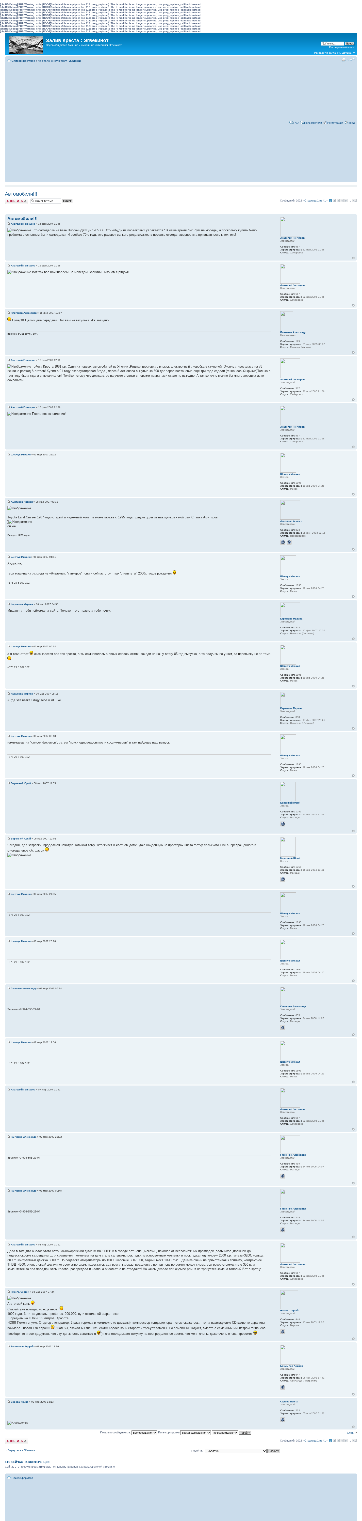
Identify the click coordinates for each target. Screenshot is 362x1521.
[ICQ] (289, 542)
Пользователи (313, 122)
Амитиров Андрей (22, 501)
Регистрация (335, 122)
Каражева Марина (22, 604)
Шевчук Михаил (21, 454)
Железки (75, 60)
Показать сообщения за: (116, 1432)
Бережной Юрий (21, 783)
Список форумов (23, 60)
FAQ (296, 122)
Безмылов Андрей (22, 1346)
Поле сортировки (169, 1432)
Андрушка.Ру (347, 52)
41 (354, 200)
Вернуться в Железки (21, 1450)
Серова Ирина (19, 1401)
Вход (351, 122)
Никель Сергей (20, 1291)
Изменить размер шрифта (351, 60)
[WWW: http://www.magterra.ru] (282, 824)
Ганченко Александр (23, 988)
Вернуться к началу (353, 258)
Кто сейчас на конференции (27, 1461)
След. (350, 1432)
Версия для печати (343, 60)
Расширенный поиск (342, 47)
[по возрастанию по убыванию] (232, 1432)
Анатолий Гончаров (23, 223)
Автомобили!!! (21, 194)
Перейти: (197, 1450)
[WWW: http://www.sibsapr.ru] (282, 542)
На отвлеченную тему (52, 60)
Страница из (315, 200)
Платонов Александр (24, 312)
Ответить (11, 199)
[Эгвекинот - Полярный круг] (26, 44)
